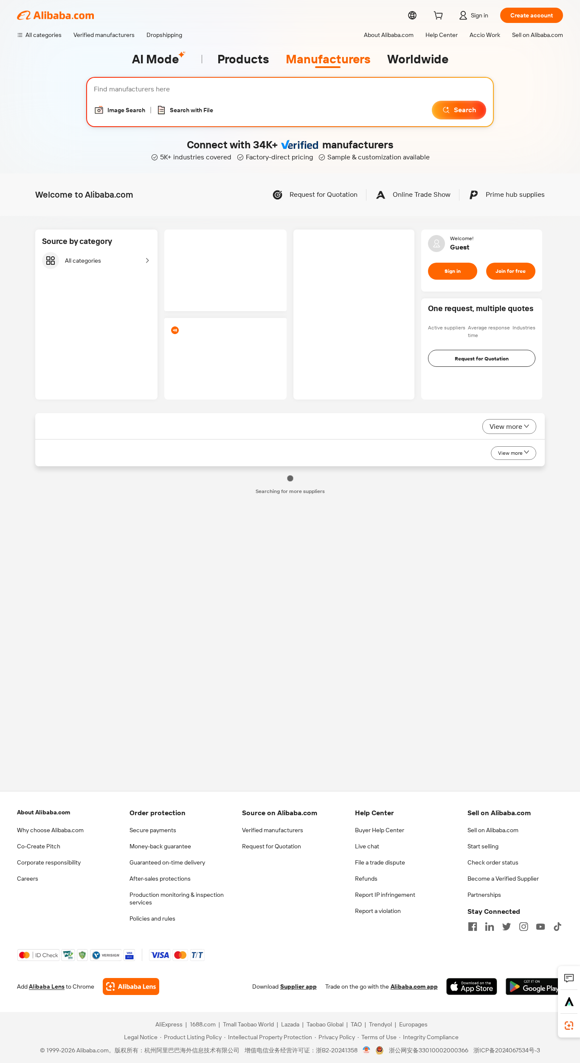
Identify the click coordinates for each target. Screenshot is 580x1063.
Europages (413, 1024)
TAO (356, 1024)
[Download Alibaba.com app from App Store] (471, 986)
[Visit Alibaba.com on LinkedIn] (489, 926)
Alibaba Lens (47, 986)
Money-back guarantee (160, 846)
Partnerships (484, 894)
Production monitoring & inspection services (177, 898)
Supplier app (298, 986)
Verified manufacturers (272, 830)
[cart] (440, 16)
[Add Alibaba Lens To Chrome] (131, 986)
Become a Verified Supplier (503, 878)
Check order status (492, 862)
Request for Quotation (271, 846)
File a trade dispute (380, 862)
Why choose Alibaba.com (50, 830)
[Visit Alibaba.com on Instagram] (523, 926)
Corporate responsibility (49, 862)
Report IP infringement (385, 894)
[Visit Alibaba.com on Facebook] (472, 926)
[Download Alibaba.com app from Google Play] (534, 986)
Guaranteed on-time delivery (167, 862)
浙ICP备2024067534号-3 (506, 1050)
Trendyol (380, 1024)
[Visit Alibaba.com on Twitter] (506, 926)
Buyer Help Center (379, 830)
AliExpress (169, 1024)
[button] (119, 110)
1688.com (203, 1024)
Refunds (366, 878)
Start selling (482, 846)
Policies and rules (152, 918)
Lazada (290, 1024)
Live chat (367, 846)
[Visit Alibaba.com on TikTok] (557, 926)
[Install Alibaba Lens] (568, 1025)
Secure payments (153, 830)
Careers (27, 878)
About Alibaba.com (43, 812)
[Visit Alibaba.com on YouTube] (540, 926)
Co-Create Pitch (38, 846)
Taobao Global (325, 1024)
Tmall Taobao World (248, 1024)
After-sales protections (160, 878)
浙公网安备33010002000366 (428, 1050)
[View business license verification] (367, 1050)
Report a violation (378, 910)
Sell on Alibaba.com (492, 830)
